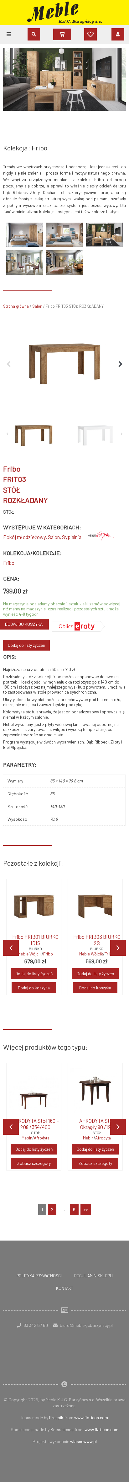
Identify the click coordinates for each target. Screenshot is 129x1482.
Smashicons (62, 1429)
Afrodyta (41, 1137)
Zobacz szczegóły (34, 1163)
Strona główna (16, 306)
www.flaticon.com (91, 1417)
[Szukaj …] (34, 34)
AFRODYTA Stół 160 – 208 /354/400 (35, 1124)
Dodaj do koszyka (34, 987)
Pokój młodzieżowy (24, 537)
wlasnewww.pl (83, 1441)
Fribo (8, 563)
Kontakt (64, 1288)
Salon (37, 306)
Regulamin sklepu (93, 1275)
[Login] (117, 34)
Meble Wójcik (30, 953)
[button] (8, 34)
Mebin (27, 1137)
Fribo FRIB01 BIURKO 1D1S (35, 940)
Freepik (56, 1417)
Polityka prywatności (39, 1275)
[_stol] (64, 364)
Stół (8, 512)
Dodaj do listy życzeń (26, 645)
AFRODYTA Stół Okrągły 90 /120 (96, 1124)
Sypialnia (71, 537)
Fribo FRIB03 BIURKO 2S (97, 940)
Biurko (35, 948)
